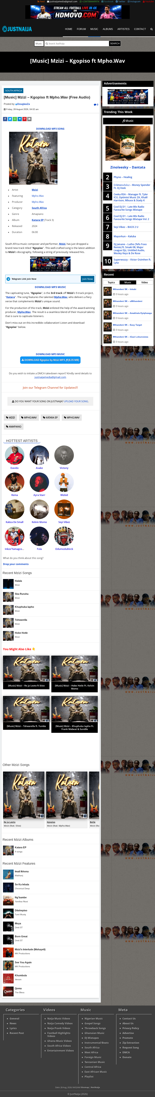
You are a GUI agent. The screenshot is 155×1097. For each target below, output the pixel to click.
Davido (14, 468)
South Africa (13, 90)
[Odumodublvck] (64, 536)
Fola (39, 549)
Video (144, 282)
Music (94, 29)
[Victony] (64, 455)
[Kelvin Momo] (39, 509)
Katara (10, 297)
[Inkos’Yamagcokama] (14, 536)
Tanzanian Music (95, 1062)
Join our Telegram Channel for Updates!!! (50, 388)
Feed (42, 1)
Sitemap (85, 1087)
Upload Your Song (76, 401)
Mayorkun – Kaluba (125, 236)
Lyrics (13, 1028)
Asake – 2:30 (119, 325)
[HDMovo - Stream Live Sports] (77, 18)
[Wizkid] (64, 482)
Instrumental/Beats (97, 1042)
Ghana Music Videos (59, 1041)
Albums (108, 29)
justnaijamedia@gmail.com (50, 377)
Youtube (149, 1)
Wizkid (64, 495)
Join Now (87, 279)
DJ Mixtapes (92, 1038)
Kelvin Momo (39, 522)
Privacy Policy (130, 1028)
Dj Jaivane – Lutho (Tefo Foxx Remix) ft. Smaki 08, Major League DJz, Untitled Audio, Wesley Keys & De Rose (130, 249)
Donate (126, 1057)
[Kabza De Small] (14, 509)
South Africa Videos (59, 1045)
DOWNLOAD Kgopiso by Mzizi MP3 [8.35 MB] (51, 360)
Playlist (89, 1076)
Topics (111, 282)
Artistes (123, 29)
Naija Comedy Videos (60, 1023)
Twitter (121, 1)
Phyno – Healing (123, 177)
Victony (64, 468)
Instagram (135, 1)
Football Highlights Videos (58, 1034)
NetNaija (95, 1087)
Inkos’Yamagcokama (16, 549)
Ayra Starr (39, 495)
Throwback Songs (95, 1028)
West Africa (91, 1052)
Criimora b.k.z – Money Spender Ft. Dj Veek (132, 186)
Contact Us (129, 1018)
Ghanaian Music (94, 1033)
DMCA (126, 1052)
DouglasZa (23, 104)
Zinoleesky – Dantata (127, 167)
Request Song (130, 1047)
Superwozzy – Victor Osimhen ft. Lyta (132, 261)
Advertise (128, 1033)
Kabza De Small (14, 522)
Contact (140, 29)
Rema (14, 495)
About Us (128, 1023)
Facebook (108, 1)
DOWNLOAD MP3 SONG (50, 128)
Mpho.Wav (38, 195)
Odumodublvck (64, 549)
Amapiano (14, 426)
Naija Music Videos (58, 1018)
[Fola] (39, 536)
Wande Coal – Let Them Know (128, 301)
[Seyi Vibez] (64, 509)
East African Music (96, 1071)
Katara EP (38, 220)
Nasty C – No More (122, 289)
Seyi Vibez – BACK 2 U (126, 227)
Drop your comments (16, 564)
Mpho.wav (72, 417)
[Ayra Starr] (39, 482)
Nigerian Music (94, 1018)
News (13, 1023)
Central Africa (93, 1067)
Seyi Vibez (64, 522)
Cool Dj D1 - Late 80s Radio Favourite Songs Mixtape (129, 208)
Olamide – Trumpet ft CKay (126, 313)
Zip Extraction (130, 1042)
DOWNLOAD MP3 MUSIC (50, 287)
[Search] (151, 29)
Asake (39, 468)
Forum (81, 29)
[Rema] (14, 482)
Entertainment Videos (60, 1050)
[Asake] (39, 455)
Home (68, 29)
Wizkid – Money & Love (125, 337)
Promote (127, 1038)
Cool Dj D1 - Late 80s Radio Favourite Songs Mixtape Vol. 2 (131, 217)
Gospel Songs (93, 1023)
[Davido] (14, 455)
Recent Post (17, 1033)
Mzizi (35, 189)
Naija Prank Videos (58, 1028)
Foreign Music (93, 1057)
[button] (5, 119)
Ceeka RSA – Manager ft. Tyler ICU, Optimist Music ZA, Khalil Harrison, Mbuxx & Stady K (131, 197)
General (14, 1018)
